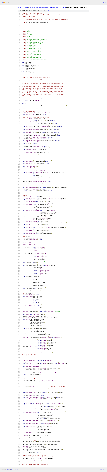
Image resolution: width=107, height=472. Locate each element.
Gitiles (8, 469)
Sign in (104, 2)
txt (101, 469)
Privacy (12, 469)
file (48, 10)
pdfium (20, 7)
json (104, 469)
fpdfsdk (63, 7)
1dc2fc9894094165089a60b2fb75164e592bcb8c (43, 7)
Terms (16, 469)
